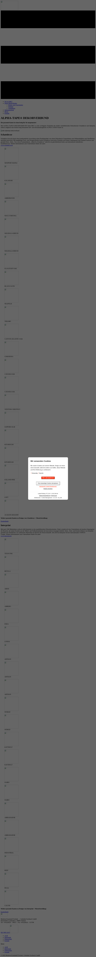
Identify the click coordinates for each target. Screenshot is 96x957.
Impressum (54, 495)
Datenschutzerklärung (44, 495)
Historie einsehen (48, 488)
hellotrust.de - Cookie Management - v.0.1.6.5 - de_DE (48, 497)
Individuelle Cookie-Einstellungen (48, 486)
